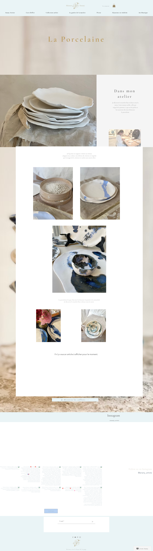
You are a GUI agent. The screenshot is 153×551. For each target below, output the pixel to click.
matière (75, 302)
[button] (114, 5)
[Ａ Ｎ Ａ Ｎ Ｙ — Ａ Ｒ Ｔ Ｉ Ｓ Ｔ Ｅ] (80, 537)
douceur (81, 300)
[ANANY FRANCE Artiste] (75, 537)
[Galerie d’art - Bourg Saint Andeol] (73, 537)
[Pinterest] (78, 537)
